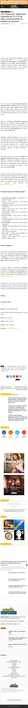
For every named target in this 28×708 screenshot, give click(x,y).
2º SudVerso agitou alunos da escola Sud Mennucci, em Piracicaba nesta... (14, 562)
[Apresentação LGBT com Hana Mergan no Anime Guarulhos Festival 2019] (4, 639)
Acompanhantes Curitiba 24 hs (14, 503)
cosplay (18, 366)
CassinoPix (14, 670)
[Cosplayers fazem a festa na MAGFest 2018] (4, 633)
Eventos (2, 11)
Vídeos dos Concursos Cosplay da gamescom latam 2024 (7, 388)
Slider (12, 11)
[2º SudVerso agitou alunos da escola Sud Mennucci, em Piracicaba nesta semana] (14, 553)
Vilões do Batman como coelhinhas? (17, 572)
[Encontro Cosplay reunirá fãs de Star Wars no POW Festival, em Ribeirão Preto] (4, 580)
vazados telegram (14, 660)
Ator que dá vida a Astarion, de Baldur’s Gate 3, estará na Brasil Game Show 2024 (21, 388)
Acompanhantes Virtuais (14, 674)
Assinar (24, 430)
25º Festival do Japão (12, 366)
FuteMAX (14, 664)
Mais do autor (15, 394)
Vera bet (14, 669)
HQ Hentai (14, 663)
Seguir (4, 430)
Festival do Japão (7, 11)
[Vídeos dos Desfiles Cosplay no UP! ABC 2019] (4, 646)
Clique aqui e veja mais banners (14, 700)
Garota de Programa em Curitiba (14, 662)
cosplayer (23, 366)
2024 (5, 366)
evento (8, 367)
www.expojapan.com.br (8, 184)
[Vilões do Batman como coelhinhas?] (4, 574)
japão (16, 369)
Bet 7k (14, 671)
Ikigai (12, 369)
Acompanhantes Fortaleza (14, 667)
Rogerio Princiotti (5, 23)
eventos (12, 367)
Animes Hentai (14, 673)
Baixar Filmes (14, 677)
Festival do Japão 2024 (5, 369)
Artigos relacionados (5, 394)
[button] (26, 6)
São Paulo (3, 371)
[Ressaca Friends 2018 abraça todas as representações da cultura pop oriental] (4, 593)
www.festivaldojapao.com (7, 276)
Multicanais (14, 666)
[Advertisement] (14, 39)
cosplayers (3, 367)
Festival (16, 367)
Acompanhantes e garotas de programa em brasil (14, 676)
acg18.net (14, 506)
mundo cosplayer (21, 369)
